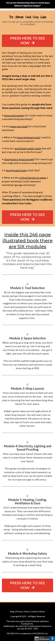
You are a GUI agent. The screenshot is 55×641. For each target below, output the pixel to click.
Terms (26, 611)
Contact (34, 611)
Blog (12, 611)
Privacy (19, 611)
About (42, 611)
